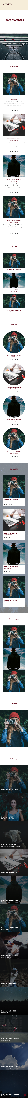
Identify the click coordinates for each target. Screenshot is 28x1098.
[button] (24, 5)
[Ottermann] (8, 4)
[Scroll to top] (25, 1095)
